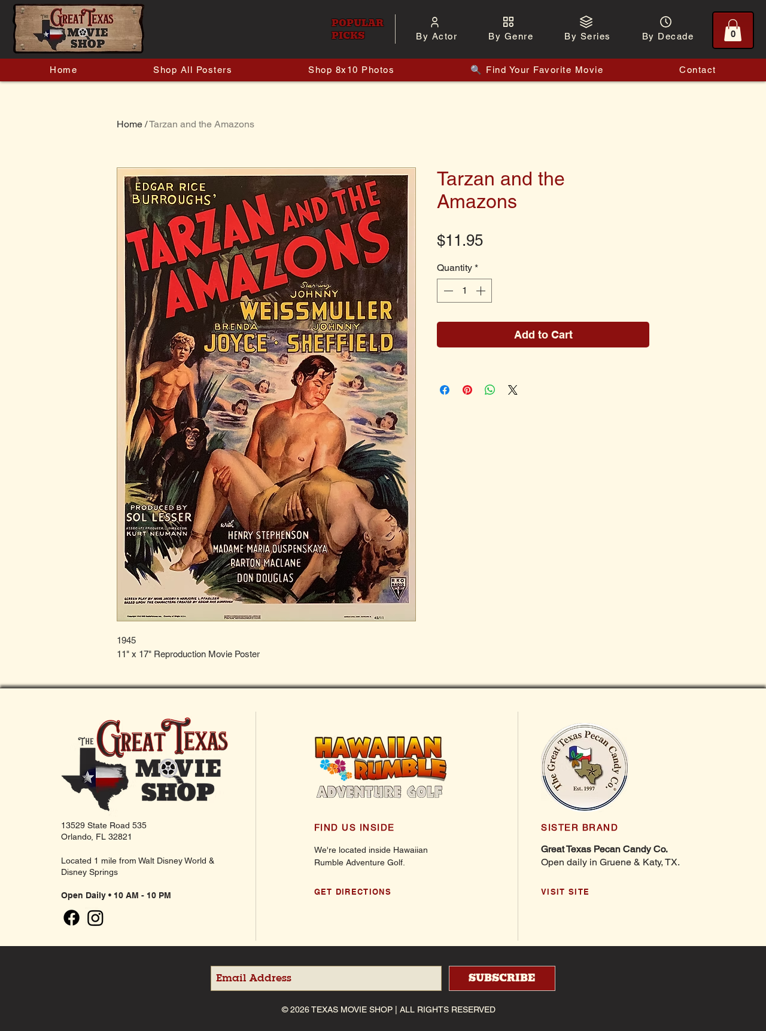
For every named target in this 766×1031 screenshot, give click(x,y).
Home (129, 124)
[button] (436, 36)
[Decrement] (447, 290)
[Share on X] (513, 390)
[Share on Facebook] (444, 390)
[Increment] (481, 290)
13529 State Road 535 (104, 825)
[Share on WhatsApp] (490, 390)
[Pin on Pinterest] (467, 390)
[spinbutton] (464, 290)
